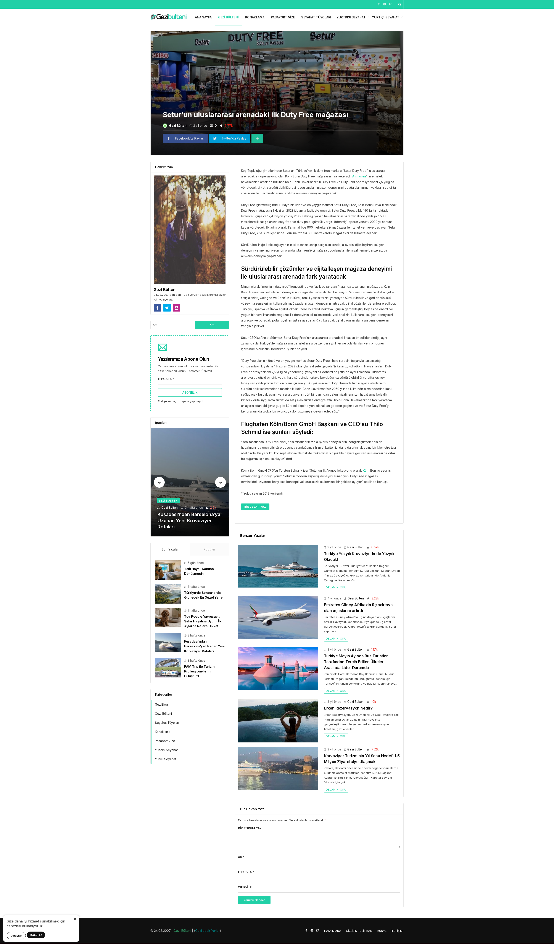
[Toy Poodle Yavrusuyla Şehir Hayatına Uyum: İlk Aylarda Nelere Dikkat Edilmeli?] (168, 617)
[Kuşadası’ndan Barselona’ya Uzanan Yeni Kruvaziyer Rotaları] (168, 642)
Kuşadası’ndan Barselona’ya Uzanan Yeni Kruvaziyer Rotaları (204, 646)
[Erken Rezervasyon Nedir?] (278, 720)
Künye (382, 930)
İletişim (397, 930)
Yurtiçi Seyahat (385, 17)
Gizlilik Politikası (359, 930)
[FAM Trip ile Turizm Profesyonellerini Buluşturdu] (190, 482)
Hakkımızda (332, 930)
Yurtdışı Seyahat (351, 17)
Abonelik (190, 392)
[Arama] (400, 4)
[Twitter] (390, 3)
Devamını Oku (336, 587)
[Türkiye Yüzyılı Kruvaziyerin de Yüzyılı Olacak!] (278, 566)
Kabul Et (36, 935)
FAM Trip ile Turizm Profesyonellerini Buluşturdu (199, 671)
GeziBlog (161, 704)
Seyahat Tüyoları (316, 17)
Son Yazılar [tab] (170, 549)
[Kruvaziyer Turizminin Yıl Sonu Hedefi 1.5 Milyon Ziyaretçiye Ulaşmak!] (278, 768)
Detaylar (16, 935)
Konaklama (254, 17)
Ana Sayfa (203, 17)
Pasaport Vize (283, 17)
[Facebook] (379, 3)
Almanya (359, 176)
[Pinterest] (384, 3)
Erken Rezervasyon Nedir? (348, 708)
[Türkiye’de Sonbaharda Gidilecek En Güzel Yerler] (168, 593)
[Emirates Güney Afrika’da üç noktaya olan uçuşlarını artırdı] (278, 617)
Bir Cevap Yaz (255, 506)
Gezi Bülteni (228, 17)
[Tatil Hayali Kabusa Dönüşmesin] (168, 570)
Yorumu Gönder (254, 900)
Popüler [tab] (209, 549)
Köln (366, 470)
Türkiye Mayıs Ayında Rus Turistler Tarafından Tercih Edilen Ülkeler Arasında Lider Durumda (356, 662)
